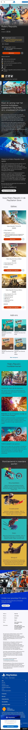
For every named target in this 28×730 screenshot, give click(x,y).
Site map (21, 724)
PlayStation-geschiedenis (6, 690)
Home (3, 677)
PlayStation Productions (6, 687)
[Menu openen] (1, 2)
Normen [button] (3, 696)
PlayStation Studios (5, 685)
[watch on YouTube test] (22, 92)
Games (6, 677)
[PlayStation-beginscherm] (14, 2)
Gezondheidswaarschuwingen (8, 659)
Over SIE (3, 682)
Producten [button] (4, 693)
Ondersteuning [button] (5, 699)
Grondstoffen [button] (5, 701)
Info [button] (3, 680)
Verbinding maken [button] (6, 704)
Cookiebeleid (25, 723)
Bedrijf (3, 689)
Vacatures (3, 684)
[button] (14, 87)
